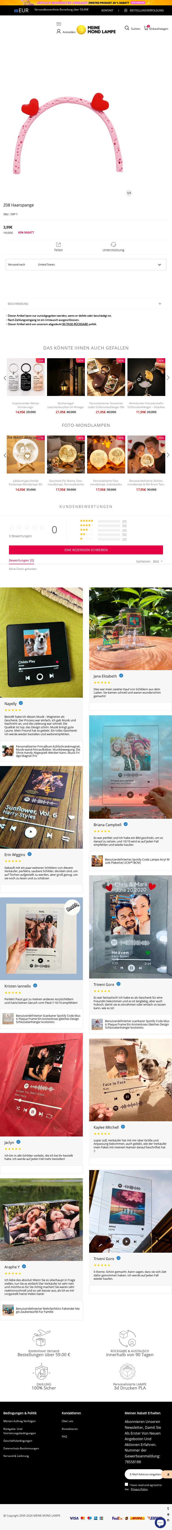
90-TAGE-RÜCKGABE (75, 324)
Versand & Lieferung (16, 1456)
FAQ (64, 1436)
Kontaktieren (70, 1429)
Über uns (67, 1421)
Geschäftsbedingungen (17, 1441)
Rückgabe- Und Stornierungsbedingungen (19, 1431)
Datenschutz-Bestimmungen (21, 1448)
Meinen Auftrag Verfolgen (19, 1421)
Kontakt (107, 10)
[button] (4, 386)
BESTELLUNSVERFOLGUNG (143, 10)
